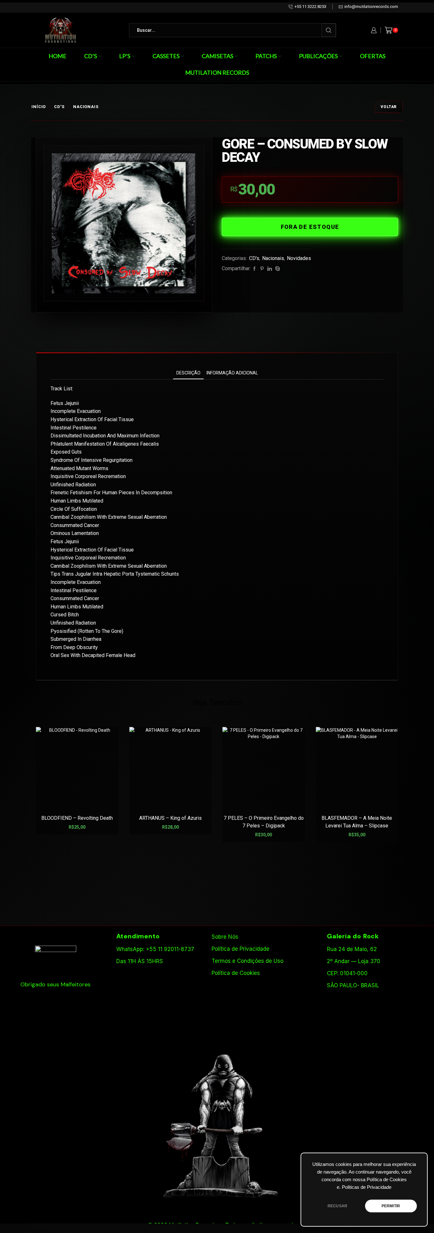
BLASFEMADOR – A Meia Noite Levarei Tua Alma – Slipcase (357, 822)
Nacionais (86, 106)
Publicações (318, 55)
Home (57, 55)
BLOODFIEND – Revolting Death (77, 818)
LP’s (124, 55)
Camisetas (217, 55)
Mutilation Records (217, 72)
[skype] (277, 268)
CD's (59, 106)
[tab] (188, 373)
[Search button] (329, 30)
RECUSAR (337, 1206)
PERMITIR (391, 1206)
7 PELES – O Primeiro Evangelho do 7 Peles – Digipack (264, 822)
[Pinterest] (262, 268)
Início (38, 106)
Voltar (389, 107)
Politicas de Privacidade (366, 1187)
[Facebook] (254, 268)
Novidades (299, 258)
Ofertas (372, 55)
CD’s (90, 55)
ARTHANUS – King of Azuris (170, 818)
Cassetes (166, 55)
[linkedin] (270, 268)
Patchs (266, 55)
